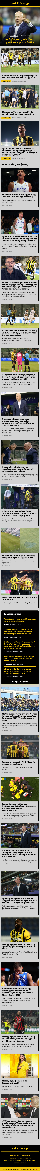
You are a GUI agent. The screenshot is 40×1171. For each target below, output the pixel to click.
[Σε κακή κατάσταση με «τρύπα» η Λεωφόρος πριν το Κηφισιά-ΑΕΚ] (20, 540)
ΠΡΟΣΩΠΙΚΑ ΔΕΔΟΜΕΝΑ (12, 1160)
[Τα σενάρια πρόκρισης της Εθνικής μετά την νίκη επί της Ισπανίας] (20, 180)
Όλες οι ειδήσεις (20, 682)
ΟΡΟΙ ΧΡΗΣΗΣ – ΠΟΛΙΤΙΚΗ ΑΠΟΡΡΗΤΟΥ (20, 1158)
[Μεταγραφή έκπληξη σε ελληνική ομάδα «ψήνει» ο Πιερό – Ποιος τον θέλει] (20, 929)
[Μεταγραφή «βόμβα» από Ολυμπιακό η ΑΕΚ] (20, 1066)
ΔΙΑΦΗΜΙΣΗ (26, 1155)
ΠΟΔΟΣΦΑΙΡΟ (6, 81)
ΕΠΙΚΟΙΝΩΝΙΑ (15, 1155)
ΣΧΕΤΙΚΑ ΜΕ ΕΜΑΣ (20, 1163)
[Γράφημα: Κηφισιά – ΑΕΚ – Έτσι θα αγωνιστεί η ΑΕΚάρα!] (20, 747)
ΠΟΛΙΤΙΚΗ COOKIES (29, 1160)
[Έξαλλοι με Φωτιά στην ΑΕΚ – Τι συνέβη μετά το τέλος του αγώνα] (20, 97)
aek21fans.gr (20, 1148)
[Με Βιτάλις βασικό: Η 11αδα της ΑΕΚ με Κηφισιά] (20, 582)
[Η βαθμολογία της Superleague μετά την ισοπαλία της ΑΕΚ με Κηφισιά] (20, 60)
